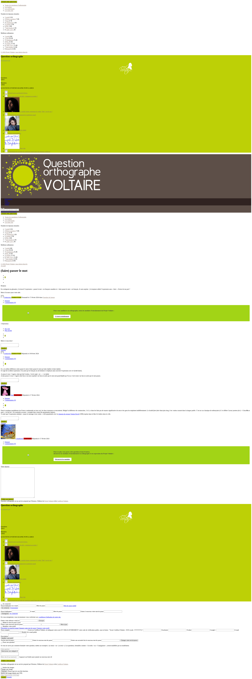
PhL (7, 26)
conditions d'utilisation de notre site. (50, 617)
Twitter (189, 630)
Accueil (3, 266)
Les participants (9, 9)
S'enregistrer (14, 608)
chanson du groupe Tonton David (68, 414)
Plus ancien (8, 330)
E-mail (32, 611)
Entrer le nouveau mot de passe (42, 640)
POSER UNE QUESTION (9, 2)
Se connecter (14, 613)
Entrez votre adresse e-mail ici (10, 620)
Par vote (7, 329)
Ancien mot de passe (7, 640)
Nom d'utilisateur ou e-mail (9, 606)
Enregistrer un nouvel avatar (10, 628)
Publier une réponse (7, 499)
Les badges (8, 7)
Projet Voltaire (48, 501)
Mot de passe (41, 606)
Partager (7, 301)
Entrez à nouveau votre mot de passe (92, 611)
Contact (7, 203)
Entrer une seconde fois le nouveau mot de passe (86, 640)
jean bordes (9, 28)
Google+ (213, 630)
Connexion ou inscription (9, 212)
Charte (7, 204)
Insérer (4, 677)
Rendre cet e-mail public (29, 632)
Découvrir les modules (62, 459)
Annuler (3, 350)
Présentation (8, 199)
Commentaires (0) (10, 302)
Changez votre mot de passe (27, 628)
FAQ (6, 201)
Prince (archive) (11, 19)
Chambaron (10, 22)
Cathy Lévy (10, 30)
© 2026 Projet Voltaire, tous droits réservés (14, 52)
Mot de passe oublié (70, 606)
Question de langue (49, 297)
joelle (8, 17)
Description (4, 636)
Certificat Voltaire (62, 501)
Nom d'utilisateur (6, 611)
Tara (7, 21)
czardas (8, 24)
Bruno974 (9, 49)
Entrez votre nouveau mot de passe (11, 624)
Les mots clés (9, 10)
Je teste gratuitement (62, 316)
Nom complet (5, 630)
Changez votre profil (43, 628)
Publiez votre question (8, 660)
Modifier (4, 348)
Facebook (165, 630)
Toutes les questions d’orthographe (15, 5)
